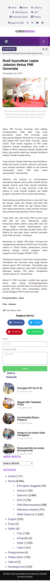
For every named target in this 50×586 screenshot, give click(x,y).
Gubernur (22, 495)
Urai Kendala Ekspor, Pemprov (28, 418)
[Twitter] (42, 23)
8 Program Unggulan (29, 485)
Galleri (11, 528)
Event (11, 523)
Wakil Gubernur (26, 514)
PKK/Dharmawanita (28, 504)
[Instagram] (32, 23)
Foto (20, 533)
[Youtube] (37, 23)
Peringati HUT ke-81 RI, (30, 388)
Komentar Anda (9, 349)
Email (5, 339)
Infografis (22, 538)
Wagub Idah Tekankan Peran (29, 403)
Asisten (21, 490)
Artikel (12, 476)
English (12, 519)
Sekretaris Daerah (27, 509)
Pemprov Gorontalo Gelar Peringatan (31, 434)
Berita (20, 385)
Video (20, 547)
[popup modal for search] (43, 41)
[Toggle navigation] (6, 41)
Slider (20, 543)
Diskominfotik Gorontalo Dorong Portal (30, 449)
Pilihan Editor (16, 557)
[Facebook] (27, 23)
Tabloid (12, 562)
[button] (43, 49)
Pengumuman (16, 552)
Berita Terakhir (11, 375)
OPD (19, 500)
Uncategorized (16, 566)
